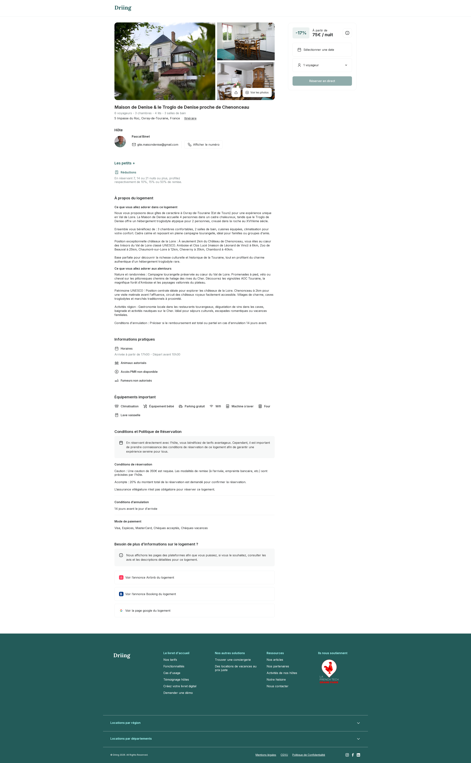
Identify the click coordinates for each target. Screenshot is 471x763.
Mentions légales (266, 754)
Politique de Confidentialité (308, 754)
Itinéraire (190, 118)
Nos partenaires (278, 666)
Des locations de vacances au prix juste (235, 668)
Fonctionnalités (173, 666)
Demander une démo (178, 693)
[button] (322, 65)
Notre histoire (276, 679)
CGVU (284, 754)
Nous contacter (277, 686)
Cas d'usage (171, 673)
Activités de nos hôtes (282, 673)
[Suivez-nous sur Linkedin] (358, 755)
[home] (123, 8)
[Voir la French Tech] (329, 671)
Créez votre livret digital (179, 686)
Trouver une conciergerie (233, 659)
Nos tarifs (170, 659)
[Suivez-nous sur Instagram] (347, 755)
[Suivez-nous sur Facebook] (353, 755)
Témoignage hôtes (176, 679)
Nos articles (275, 659)
